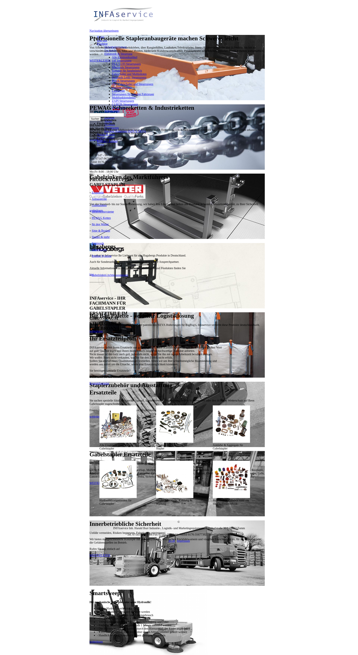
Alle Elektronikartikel (124, 57)
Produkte (102, 43)
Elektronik (98, 243)
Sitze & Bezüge (101, 230)
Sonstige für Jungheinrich (127, 70)
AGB (171, 540)
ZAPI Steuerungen (123, 100)
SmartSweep (99, 249)
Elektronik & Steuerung (118, 53)
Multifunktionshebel (124, 97)
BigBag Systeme (102, 256)
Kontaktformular (99, 383)
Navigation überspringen (104, 30)
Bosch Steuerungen (123, 80)
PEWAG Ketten (101, 218)
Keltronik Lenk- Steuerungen (129, 77)
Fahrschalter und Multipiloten (129, 74)
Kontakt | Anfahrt (107, 141)
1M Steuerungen (121, 60)
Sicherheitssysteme (103, 211)
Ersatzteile (98, 192)
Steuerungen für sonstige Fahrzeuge (133, 94)
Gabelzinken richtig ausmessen (110, 275)
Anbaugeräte (99, 198)
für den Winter (100, 224)
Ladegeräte (118, 90)
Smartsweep (111, 127)
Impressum (183, 540)
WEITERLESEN (100, 60)
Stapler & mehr (101, 237)
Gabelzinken (99, 205)
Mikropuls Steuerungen (125, 67)
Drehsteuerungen (122, 87)
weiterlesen (96, 331)
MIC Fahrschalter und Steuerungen (132, 84)
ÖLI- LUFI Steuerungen (126, 64)
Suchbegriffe (97, 111)
